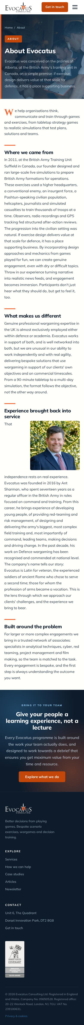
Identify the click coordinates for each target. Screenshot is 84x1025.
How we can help (18, 867)
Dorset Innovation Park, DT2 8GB (29, 920)
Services (11, 859)
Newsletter (13, 889)
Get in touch (54, 7)
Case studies (14, 874)
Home (9, 27)
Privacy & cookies (16, 1016)
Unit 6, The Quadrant (20, 913)
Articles (10, 882)
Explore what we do (42, 777)
